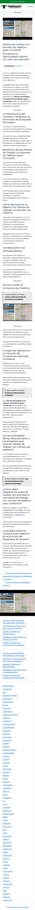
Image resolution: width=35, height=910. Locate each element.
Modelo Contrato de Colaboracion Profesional (14, 643)
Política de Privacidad (20, 907)
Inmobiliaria (8, 785)
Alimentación (8, 686)
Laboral (6, 791)
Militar (5, 817)
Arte (4, 692)
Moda (5, 820)
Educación (7, 740)
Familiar (6, 759)
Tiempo (6, 874)
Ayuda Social (8, 702)
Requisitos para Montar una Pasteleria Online (15, 638)
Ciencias (6, 718)
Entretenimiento (10, 750)
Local (5, 804)
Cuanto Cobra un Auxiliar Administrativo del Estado (14, 621)
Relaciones (7, 849)
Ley (4, 801)
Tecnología (7, 871)
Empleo (6, 743)
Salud (5, 852)
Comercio (7, 721)
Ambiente (7, 689)
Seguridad (7, 855)
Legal (5, 794)
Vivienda (6, 897)
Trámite (6, 881)
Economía (7, 737)
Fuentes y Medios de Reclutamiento (11, 632)
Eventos (6, 756)
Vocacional (7, 900)
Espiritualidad (8, 753)
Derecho (6, 734)
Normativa (7, 826)
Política (6, 839)
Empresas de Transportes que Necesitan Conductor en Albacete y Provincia (17, 576)
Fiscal (5, 766)
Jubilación (7, 788)
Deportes (7, 730)
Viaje (5, 890)
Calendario (7, 711)
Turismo (6, 887)
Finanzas (6, 762)
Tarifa (5, 868)
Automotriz (7, 699)
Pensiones (7, 836)
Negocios (7, 823)
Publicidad (7, 846)
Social (5, 862)
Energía (6, 746)
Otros (5, 833)
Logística (6, 807)
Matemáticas (8, 814)
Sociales (6, 865)
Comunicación (9, 724)
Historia (6, 775)
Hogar (5, 778)
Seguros (6, 858)
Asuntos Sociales (10, 695)
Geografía (7, 769)
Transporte (7, 884)
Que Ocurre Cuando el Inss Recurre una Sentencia (14, 627)
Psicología (7, 842)
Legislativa (7, 798)
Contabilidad (8, 727)
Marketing (7, 810)
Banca (5, 705)
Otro (5, 830)
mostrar (19, 66)
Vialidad (6, 894)
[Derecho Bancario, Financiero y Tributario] (11, 6)
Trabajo (6, 878)
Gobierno (7, 772)
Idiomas (6, 782)
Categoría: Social (10, 714)
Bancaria (7, 708)
